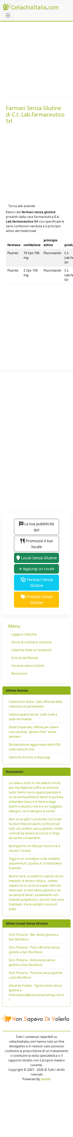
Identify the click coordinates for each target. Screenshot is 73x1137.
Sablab (46, 1079)
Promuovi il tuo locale (39, 543)
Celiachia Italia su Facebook (31, 650)
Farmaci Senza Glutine (39, 582)
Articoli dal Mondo (24, 658)
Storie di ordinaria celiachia (31, 642)
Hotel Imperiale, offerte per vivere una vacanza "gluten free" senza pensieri (34, 732)
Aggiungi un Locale (38, 568)
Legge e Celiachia (24, 634)
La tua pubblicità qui (38, 526)
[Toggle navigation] (8, 15)
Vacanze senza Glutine (27, 665)
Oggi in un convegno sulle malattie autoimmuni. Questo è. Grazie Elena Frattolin (35, 863)
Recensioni (19, 673)
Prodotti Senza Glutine (39, 599)
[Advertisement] (36, 60)
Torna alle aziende (21, 206)
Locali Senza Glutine (38, 557)
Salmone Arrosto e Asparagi (29, 757)
